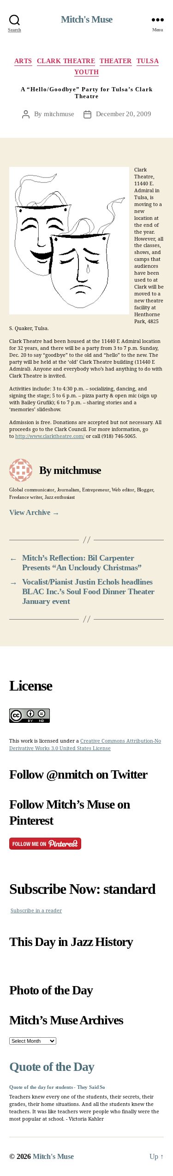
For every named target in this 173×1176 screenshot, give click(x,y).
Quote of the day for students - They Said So (57, 1087)
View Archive (34, 512)
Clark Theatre (66, 61)
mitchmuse (59, 114)
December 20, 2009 (123, 114)
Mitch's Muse (87, 19)
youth (86, 72)
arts (23, 61)
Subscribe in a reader (36, 911)
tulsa (148, 61)
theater (116, 61)
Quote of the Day (51, 1066)
